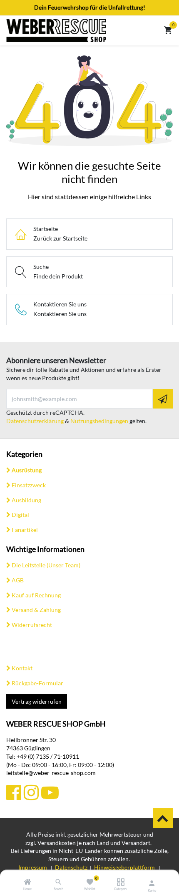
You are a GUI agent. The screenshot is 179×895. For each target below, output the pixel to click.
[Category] (120, 882)
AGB (18, 580)
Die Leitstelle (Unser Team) (46, 565)
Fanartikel (25, 529)
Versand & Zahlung (36, 609)
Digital (20, 514)
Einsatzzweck (29, 485)
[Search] (58, 882)
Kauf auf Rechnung (36, 595)
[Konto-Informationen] (152, 882)
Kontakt (22, 668)
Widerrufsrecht (32, 624)
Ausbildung (26, 500)
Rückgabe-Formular (37, 683)
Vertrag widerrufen (37, 701)
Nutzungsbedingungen (99, 420)
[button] (163, 399)
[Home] (27, 882)
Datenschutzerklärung (35, 420)
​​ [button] (163, 818)
